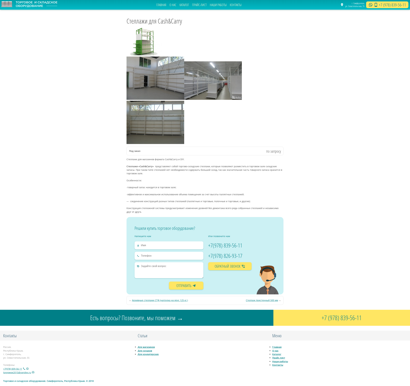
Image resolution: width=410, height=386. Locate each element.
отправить (184, 285)
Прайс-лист (199, 5)
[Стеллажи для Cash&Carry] (144, 54)
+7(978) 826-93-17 (225, 255)
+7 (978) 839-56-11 (392, 5)
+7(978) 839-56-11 (225, 245)
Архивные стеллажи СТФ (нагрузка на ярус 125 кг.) (160, 300)
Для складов (145, 350)
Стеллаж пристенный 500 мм (262, 300)
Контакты (236, 5)
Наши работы (218, 5)
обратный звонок (228, 266)
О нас (172, 5)
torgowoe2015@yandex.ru (17, 372)
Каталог (184, 5)
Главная (161, 5)
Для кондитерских (148, 354)
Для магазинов (146, 347)
